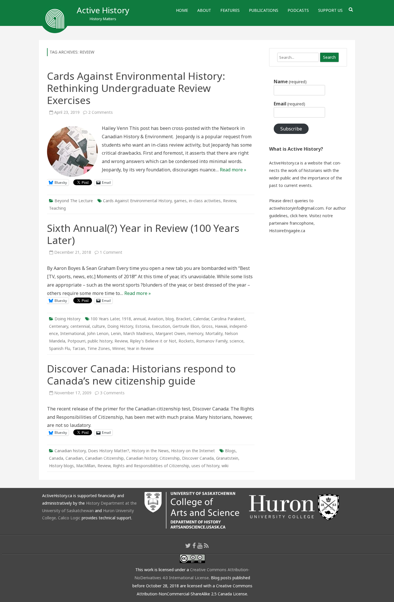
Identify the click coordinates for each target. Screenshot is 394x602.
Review (229, 200)
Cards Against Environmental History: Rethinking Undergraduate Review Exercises (136, 88)
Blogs (230, 450)
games (180, 200)
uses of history (205, 465)
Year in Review (140, 348)
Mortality (213, 333)
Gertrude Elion (185, 326)
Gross (207, 326)
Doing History (67, 318)
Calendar (201, 318)
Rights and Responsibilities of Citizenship (151, 465)
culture (98, 326)
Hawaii (221, 326)
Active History (103, 10)
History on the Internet (193, 450)
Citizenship (170, 458)
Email (289, 103)
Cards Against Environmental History (137, 200)
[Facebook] (194, 546)
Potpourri (76, 341)
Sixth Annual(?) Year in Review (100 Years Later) (143, 234)
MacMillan (85, 465)
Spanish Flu (59, 348)
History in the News (150, 450)
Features (230, 10)
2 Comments (100, 112)
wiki (225, 465)
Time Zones (98, 348)
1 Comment (111, 252)
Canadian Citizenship (104, 458)
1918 (126, 318)
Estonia (142, 326)
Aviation (155, 318)
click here (298, 215)
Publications (263, 10)
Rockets (186, 341)
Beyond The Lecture (74, 200)
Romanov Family (211, 341)
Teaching (57, 208)
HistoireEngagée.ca (287, 230)
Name (290, 81)
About (204, 10)
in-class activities (205, 200)
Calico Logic (69, 517)
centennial (80, 326)
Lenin (116, 333)
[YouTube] (199, 546)
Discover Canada (198, 458)
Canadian (74, 458)
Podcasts (298, 10)
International (72, 333)
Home (182, 10)
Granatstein (227, 458)
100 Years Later (105, 318)
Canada (56, 458)
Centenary (58, 326)
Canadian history (70, 450)
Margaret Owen (170, 333)
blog (170, 318)
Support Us (330, 10)
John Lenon (97, 333)
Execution (161, 326)
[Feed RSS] (206, 546)
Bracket (183, 318)
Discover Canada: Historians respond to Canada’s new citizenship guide (141, 374)
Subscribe (291, 129)
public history (100, 341)
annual (139, 318)
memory (195, 333)
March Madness (138, 333)
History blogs (61, 465)
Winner (118, 348)
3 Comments (112, 392)
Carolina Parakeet (228, 318)
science (236, 341)
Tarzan (78, 348)
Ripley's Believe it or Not (153, 341)
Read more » (233, 169)
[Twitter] (188, 546)
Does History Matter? (108, 450)
